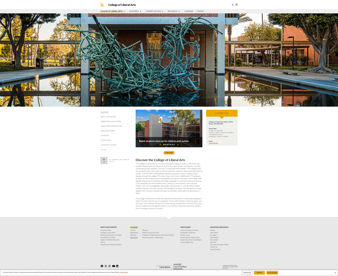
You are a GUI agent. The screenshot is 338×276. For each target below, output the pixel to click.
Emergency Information (108, 233)
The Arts (133, 230)
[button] (131, 116)
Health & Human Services (150, 233)
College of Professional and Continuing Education (158, 235)
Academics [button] (134, 11)
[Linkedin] (118, 266)
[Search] (232, 5)
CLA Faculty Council (109, 145)
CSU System (214, 240)
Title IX (102, 242)
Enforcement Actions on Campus (110, 235)
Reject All (259, 272)
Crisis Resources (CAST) (107, 237)
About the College (108, 117)
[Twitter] (106, 266)
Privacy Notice (124, 272)
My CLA (103, 150)
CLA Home (104, 112)
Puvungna (213, 235)
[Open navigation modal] (236, 4)
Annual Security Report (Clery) (190, 237)
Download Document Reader (219, 245)
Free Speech (214, 233)
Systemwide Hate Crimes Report (190, 240)
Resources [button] (172, 11)
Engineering (134, 233)
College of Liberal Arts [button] (111, 11)
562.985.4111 (225, 268)
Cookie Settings (247, 272)
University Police (105, 230)
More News (169, 153)
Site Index (213, 242)
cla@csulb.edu (213, 143)
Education (133, 235)
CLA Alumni (105, 135)
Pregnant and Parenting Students (111, 245)
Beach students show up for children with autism (164, 141)
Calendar (188, 11)
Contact (200, 11)
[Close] (335, 273)
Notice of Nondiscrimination (189, 230)
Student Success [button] (153, 11)
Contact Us (213, 247)
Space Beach (214, 237)
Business (145, 230)
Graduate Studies (108, 131)
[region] (169, 273)
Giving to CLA (106, 140)
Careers (212, 230)
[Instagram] (110, 266)
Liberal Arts (133, 237)
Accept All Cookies (272, 272)
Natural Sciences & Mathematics (152, 237)
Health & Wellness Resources (109, 240)
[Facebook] (102, 266)
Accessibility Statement (187, 233)
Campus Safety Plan (186, 242)
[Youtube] (114, 266)
